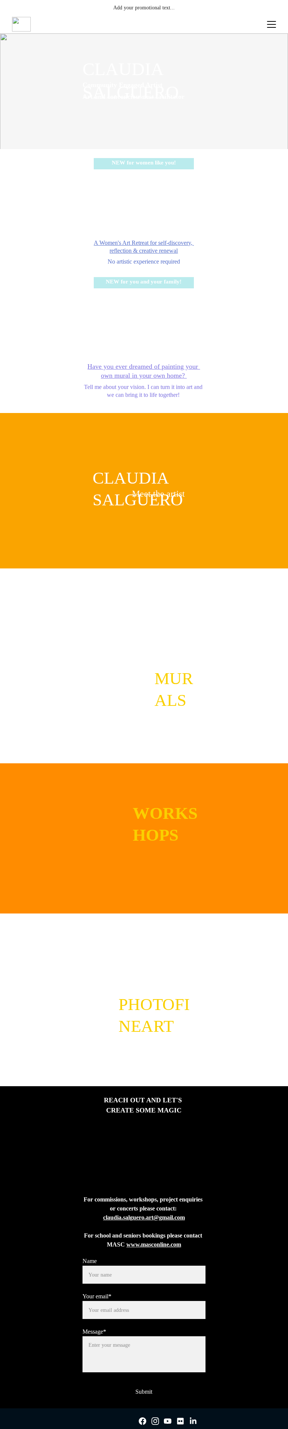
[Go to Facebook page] (142, 1421)
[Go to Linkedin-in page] (193, 1421)
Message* (94, 1331)
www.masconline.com (153, 1244)
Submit (143, 1391)
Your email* (96, 1296)
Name (89, 1261)
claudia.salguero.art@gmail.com (144, 1217)
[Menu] (271, 24)
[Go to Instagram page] (155, 1421)
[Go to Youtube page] (167, 1421)
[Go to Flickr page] (180, 1421)
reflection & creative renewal (144, 250)
